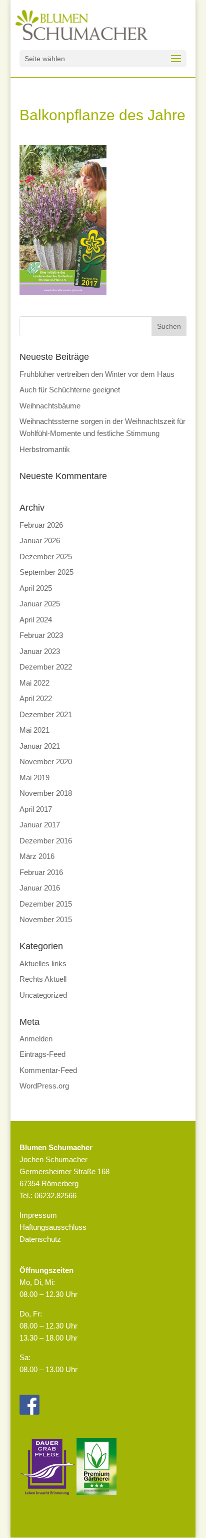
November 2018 (46, 793)
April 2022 (36, 698)
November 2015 (46, 919)
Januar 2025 (40, 603)
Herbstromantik (45, 449)
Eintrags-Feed (43, 1054)
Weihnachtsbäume (50, 405)
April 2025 (36, 588)
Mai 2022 (35, 683)
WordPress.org (44, 1085)
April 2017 (36, 809)
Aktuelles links (43, 963)
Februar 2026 (41, 525)
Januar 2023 (40, 651)
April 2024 (36, 619)
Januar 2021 (40, 746)
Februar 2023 (41, 635)
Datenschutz (40, 1239)
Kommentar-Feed (48, 1070)
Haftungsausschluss (53, 1227)
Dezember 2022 (46, 667)
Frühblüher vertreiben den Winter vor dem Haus (97, 374)
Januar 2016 (40, 888)
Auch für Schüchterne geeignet (70, 389)
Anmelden (36, 1038)
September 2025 (47, 572)
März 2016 (37, 856)
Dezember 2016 (46, 840)
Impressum (38, 1215)
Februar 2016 (41, 872)
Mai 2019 (35, 777)
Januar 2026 (40, 540)
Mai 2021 (35, 730)
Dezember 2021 (46, 714)
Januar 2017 (40, 824)
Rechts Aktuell (43, 979)
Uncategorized (43, 995)
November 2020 (46, 761)
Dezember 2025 (46, 556)
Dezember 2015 (46, 904)
